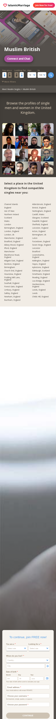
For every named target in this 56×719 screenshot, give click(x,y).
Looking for (20, 70)
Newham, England (12, 297)
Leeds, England (39, 290)
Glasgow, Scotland (40, 218)
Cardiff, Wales (38, 214)
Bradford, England (12, 241)
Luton (34, 238)
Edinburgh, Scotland (41, 271)
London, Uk (9, 235)
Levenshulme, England (38, 256)
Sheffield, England (40, 224)
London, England (11, 231)
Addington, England (40, 261)
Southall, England (11, 283)
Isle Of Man (9, 211)
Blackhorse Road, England (12, 256)
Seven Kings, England (41, 245)
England (7, 208)
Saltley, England (11, 293)
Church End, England (13, 271)
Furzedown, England (41, 241)
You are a (7, 70)
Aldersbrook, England (41, 204)
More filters (10, 81)
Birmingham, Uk (39, 235)
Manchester (9, 251)
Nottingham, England (41, 211)
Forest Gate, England (13, 286)
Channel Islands (11, 204)
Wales (7, 221)
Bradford (36, 251)
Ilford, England (10, 248)
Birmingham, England (13, 228)
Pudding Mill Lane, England (12, 278)
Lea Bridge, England (41, 281)
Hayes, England (39, 264)
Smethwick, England (41, 274)
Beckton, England (12, 264)
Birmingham (9, 267)
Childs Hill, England (40, 297)
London (7, 224)
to (39, 70)
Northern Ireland (11, 214)
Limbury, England (11, 290)
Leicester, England (40, 228)
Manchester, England (13, 238)
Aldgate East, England (13, 261)
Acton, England (38, 231)
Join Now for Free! (44, 5)
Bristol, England (39, 208)
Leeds (35, 293)
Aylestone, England (40, 267)
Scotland (8, 218)
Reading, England (39, 277)
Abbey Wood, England (14, 245)
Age (29, 70)
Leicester (36, 248)
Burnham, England (12, 300)
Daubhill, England (39, 221)
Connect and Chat (18, 58)
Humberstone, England (38, 285)
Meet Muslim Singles (11, 89)
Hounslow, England (12, 274)
